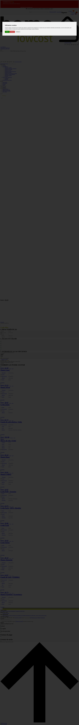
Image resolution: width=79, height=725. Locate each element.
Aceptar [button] (7, 31)
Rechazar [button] (12, 31)
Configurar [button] (18, 31)
